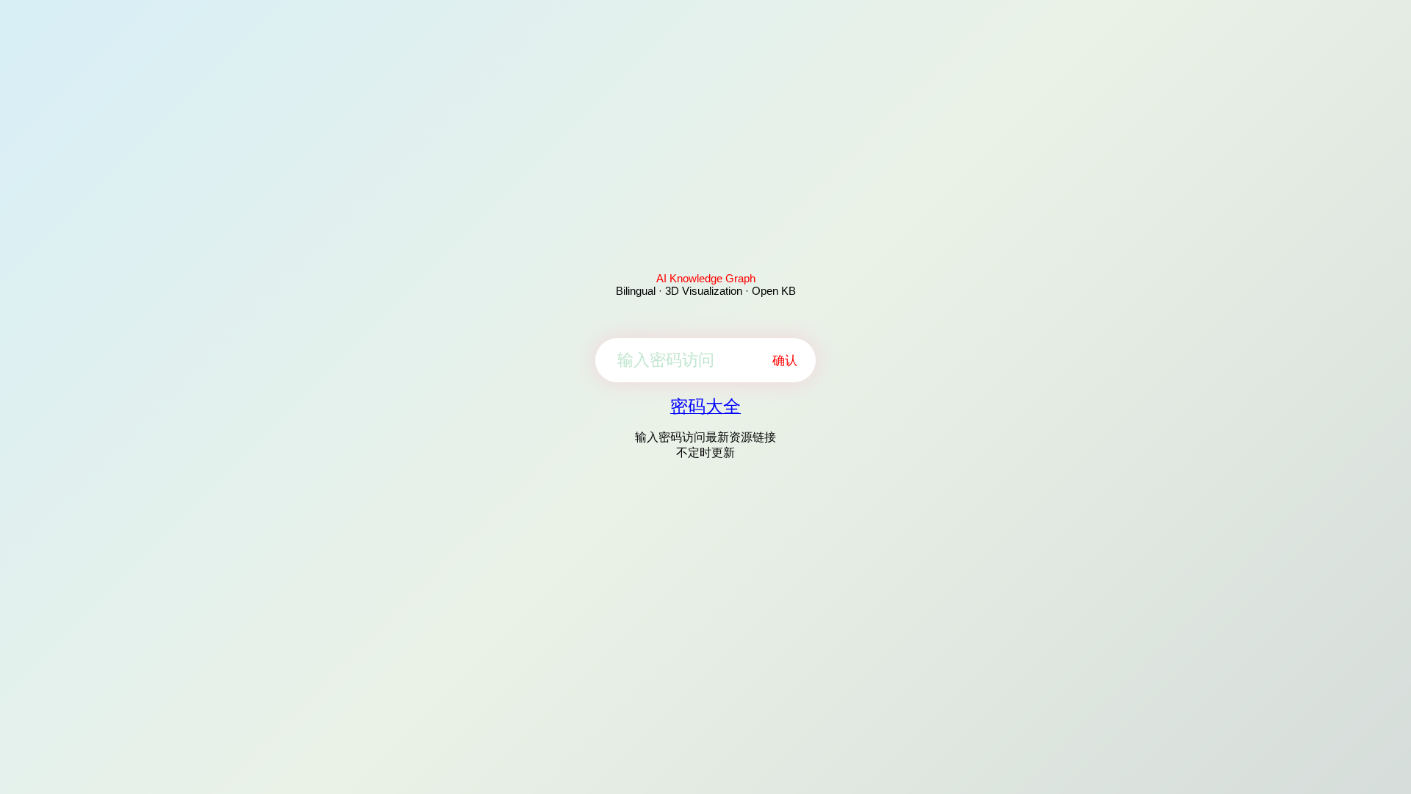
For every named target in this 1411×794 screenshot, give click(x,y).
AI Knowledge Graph (705, 278)
